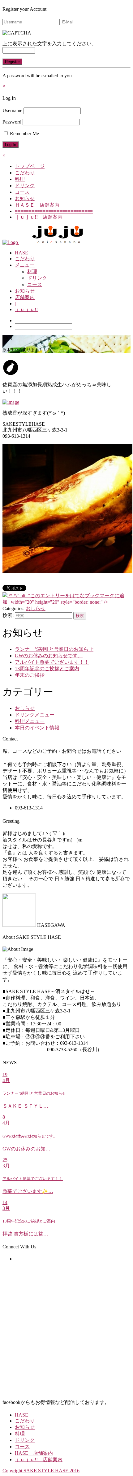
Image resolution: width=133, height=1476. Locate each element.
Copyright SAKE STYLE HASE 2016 (40, 1470)
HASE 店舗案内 (34, 1453)
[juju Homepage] (58, 242)
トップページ (30, 166)
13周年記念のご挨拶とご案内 (47, 668)
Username (12, 110)
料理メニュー (30, 721)
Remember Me (24, 133)
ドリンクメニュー (34, 714)
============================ (54, 211)
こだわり (25, 172)
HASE (21, 252)
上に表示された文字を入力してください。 (49, 43)
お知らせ (25, 198)
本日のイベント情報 (37, 727)
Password (11, 121)
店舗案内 (25, 297)
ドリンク (25, 185)
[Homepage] (10, 242)
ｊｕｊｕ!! (26, 309)
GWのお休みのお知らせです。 (49, 655)
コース (22, 192)
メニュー (25, 265)
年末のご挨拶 (30, 675)
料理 (20, 179)
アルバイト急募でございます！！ (52, 662)
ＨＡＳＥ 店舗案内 (37, 205)
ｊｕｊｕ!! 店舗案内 (38, 217)
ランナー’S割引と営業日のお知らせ (54, 649)
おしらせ (35, 608)
